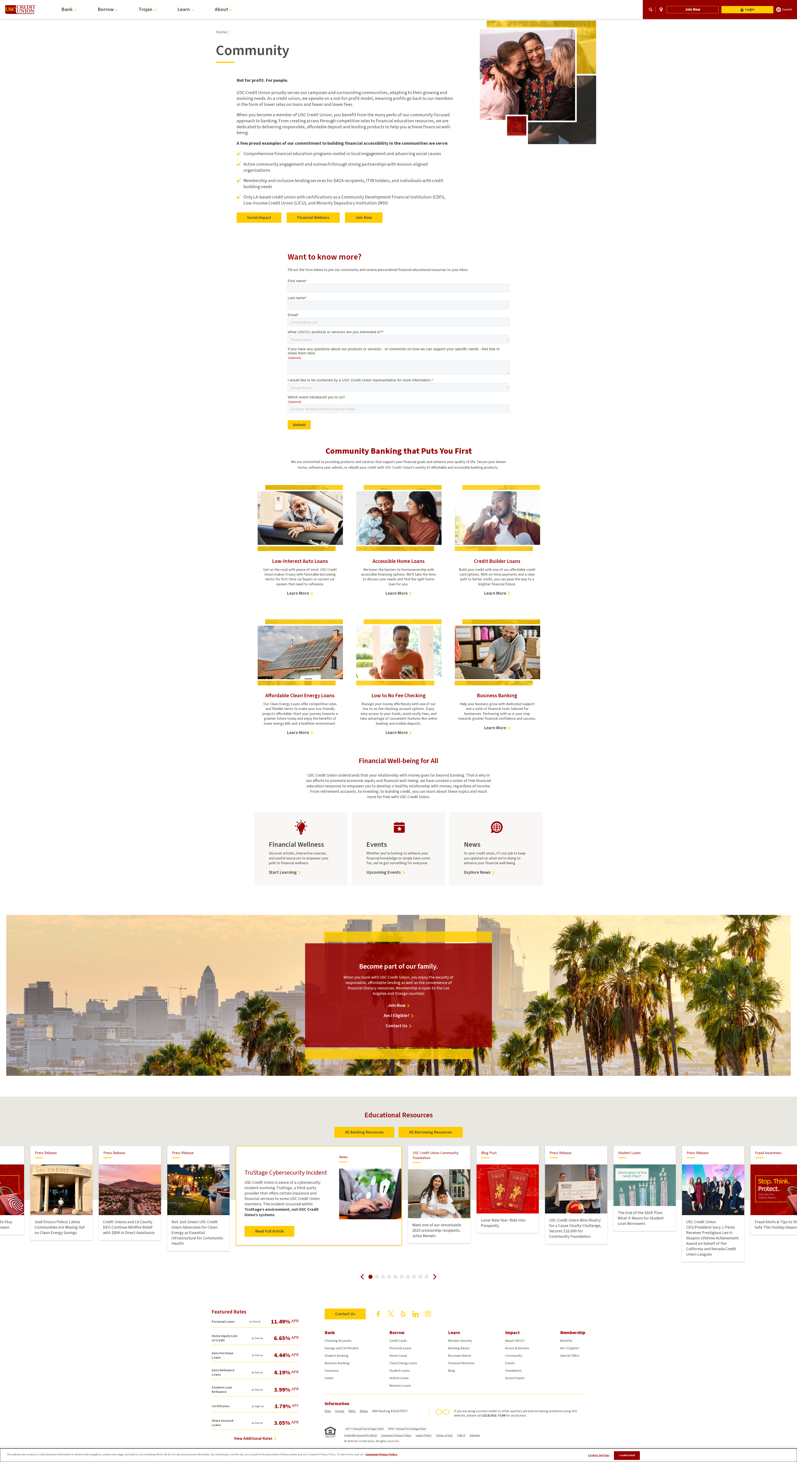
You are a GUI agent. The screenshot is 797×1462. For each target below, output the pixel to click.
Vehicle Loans (399, 1378)
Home (221, 32)
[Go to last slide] (362, 1276)
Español (787, 9)
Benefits (566, 1340)
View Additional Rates (253, 1438)
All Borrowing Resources (430, 1132)
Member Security (460, 1340)
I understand (627, 1455)
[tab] (370, 1277)
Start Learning (285, 872)
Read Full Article (269, 1231)
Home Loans (398, 1355)
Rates (364, 1411)
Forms (339, 1411)
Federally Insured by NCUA (360, 1435)
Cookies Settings (599, 1455)
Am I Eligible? (397, 1016)
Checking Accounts (338, 1340)
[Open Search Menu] (650, 9)
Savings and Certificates (342, 1348)
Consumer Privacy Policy (396, 1435)
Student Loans (399, 1370)
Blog (451, 1370)
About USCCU (514, 1340)
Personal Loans (400, 1348)
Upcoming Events (383, 872)
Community (513, 1355)
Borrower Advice (459, 1355)
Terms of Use (444, 1435)
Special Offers (569, 1355)
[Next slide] (435, 1276)
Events (510, 1363)
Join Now (692, 9)
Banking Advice (458, 1348)
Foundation (513, 1370)
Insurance (332, 1370)
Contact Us (396, 1026)
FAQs (352, 1411)
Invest (329, 1378)
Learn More (300, 593)
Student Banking (336, 1355)
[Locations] (661, 9)
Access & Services (517, 1348)
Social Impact (259, 218)
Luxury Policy (424, 1435)
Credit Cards (398, 1340)
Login (749, 9)
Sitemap (474, 1435)
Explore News (477, 872)
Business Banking (337, 1363)
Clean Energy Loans (403, 1363)
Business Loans (400, 1385)
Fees (328, 1411)
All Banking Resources (364, 1132)
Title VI (461, 1435)
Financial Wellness (313, 218)
